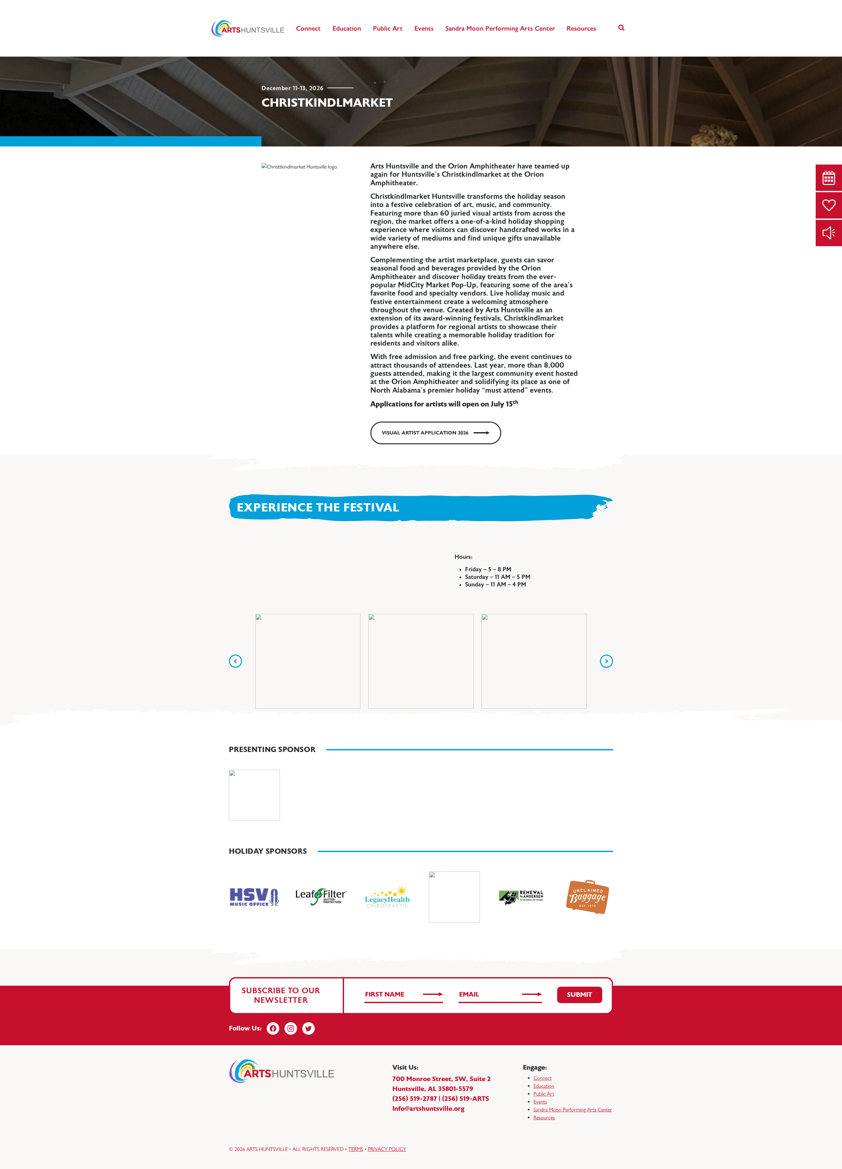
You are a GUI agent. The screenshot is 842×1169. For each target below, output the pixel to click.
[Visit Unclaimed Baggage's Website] (587, 896)
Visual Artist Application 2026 (425, 433)
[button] (621, 28)
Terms (355, 1149)
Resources (581, 28)
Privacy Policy (387, 1149)
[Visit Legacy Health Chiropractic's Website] (387, 896)
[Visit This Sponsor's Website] (254, 896)
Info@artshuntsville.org (428, 1108)
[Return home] (248, 28)
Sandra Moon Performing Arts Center (500, 28)
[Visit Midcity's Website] (454, 896)
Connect (308, 28)
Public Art (388, 28)
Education (347, 28)
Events (423, 28)
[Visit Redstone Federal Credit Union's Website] (254, 795)
